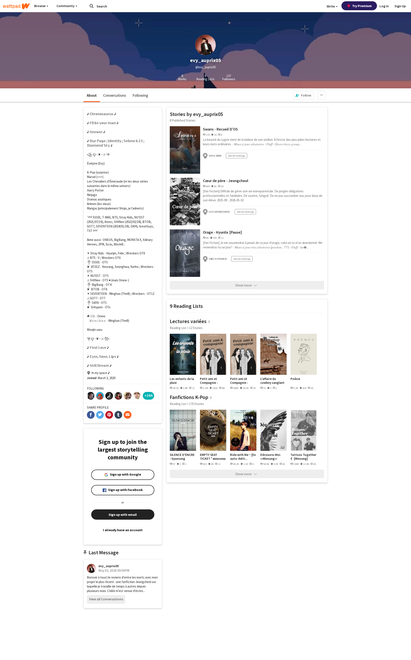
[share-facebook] (91, 415)
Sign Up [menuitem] (400, 6)
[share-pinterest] (109, 415)
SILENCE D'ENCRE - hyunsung (182, 456)
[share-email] (127, 415)
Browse (40, 6)
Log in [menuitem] (384, 6)
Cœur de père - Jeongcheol (225, 180)
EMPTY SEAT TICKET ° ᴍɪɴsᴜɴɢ (213, 456)
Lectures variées (188, 321)
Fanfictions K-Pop (189, 397)
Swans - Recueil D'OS (220, 129)
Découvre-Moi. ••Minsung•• (270, 456)
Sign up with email (123, 514)
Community (66, 6)
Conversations (114, 95)
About (92, 95)
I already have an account (123, 530)
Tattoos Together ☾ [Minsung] (303, 456)
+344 (148, 395)
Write (331, 6)
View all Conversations (106, 599)
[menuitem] (303, 95)
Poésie (295, 379)
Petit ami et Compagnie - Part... (209, 380)
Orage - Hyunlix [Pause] (222, 232)
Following (140, 95)
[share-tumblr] (118, 415)
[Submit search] (92, 6)
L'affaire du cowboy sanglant (272, 380)
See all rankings (236, 155)
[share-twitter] (100, 415)
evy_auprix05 (108, 566)
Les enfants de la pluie (182, 380)
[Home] (16, 6)
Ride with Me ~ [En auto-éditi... (243, 456)
